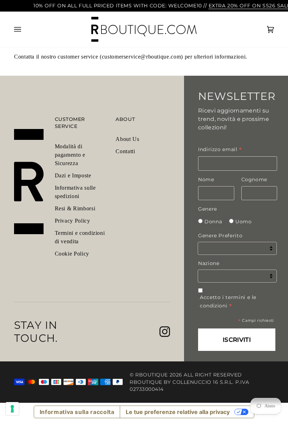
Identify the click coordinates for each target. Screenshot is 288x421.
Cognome (254, 179)
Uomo (243, 221)
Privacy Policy (72, 221)
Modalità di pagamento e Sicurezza (70, 154)
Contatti (125, 151)
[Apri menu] (24, 29)
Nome (206, 179)
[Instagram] (164, 331)
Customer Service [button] (70, 122)
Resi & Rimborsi (75, 208)
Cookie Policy (72, 254)
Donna (213, 221)
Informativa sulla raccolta (77, 411)
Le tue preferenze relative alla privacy (178, 411)
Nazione (208, 263)
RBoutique (151, 375)
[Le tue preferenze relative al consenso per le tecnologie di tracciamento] (12, 408)
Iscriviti (237, 339)
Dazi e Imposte (73, 175)
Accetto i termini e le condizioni (228, 301)
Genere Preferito (220, 235)
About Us (127, 139)
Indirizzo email (220, 149)
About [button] (125, 119)
